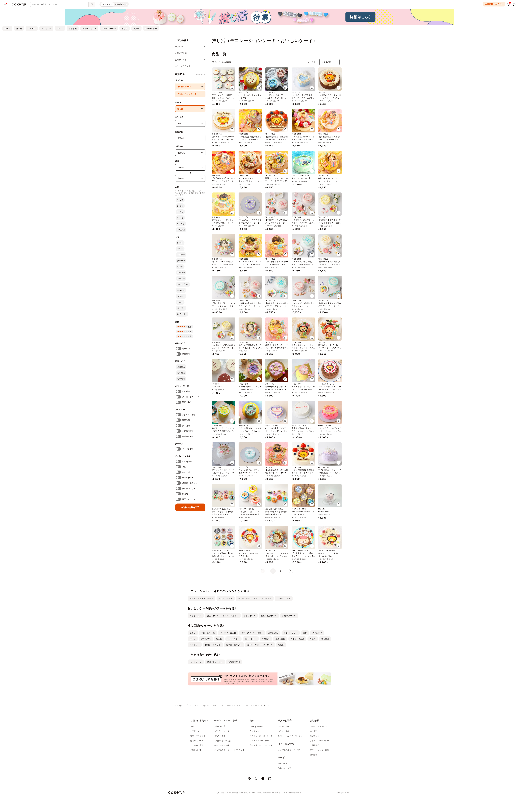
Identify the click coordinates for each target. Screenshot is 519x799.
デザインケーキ (225, 598)
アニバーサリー (290, 633)
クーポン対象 (188, 449)
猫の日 (281, 645)
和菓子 (136, 28)
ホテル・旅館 (283, 731)
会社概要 (313, 731)
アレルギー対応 (109, 28)
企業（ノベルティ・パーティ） (291, 736)
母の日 (193, 639)
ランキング (46, 28)
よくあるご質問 (197, 745)
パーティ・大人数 (228, 633)
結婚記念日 (273, 633)
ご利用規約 (314, 745)
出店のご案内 (283, 726)
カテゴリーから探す (222, 731)
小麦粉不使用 (188, 431)
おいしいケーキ (252, 705)
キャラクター (151, 28)
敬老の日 (325, 639)
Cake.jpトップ (181, 705)
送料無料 (186, 354)
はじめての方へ (197, 740)
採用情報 (313, 755)
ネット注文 (107, 4)
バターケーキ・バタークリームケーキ (254, 598)
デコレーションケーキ (231, 705)
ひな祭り (266, 639)
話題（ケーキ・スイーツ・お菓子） (222, 615)
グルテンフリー (189, 488)
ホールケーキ (188, 477)
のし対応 (186, 391)
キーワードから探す (222, 745)
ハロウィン (195, 645)
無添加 (185, 494)
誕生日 (19, 28)
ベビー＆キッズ (89, 28)
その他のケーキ (210, 705)
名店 (184, 467)
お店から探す (219, 736)
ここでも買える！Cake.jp (289, 749)
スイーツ (32, 28)
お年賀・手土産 (297, 639)
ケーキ (195, 705)
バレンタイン (233, 639)
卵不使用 (186, 425)
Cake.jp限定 (187, 461)
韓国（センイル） (189, 499)
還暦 (305, 633)
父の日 (219, 639)
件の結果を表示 (190, 507)
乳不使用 (186, 420)
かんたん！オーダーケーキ (261, 736)
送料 (192, 726)
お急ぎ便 (73, 28)
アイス (60, 28)
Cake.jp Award (256, 726)
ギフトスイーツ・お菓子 (252, 633)
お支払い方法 (196, 731)
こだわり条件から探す (223, 740)
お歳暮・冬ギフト (213, 645)
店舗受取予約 (121, 4)
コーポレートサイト (318, 726)
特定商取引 (314, 736)
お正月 (313, 639)
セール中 (186, 348)
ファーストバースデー (259, 740)
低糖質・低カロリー (190, 483)
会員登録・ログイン (494, 4)
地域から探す (283, 763)
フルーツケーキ (284, 598)
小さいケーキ (250, 615)
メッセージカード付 (190, 397)
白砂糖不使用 (188, 436)
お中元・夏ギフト (234, 645)
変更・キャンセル (197, 736)
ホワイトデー (251, 639)
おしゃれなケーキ (269, 615)
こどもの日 (280, 639)
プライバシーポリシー (319, 740)
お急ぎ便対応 (219, 726)
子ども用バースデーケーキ (261, 745)
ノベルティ (317, 633)
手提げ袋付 (187, 402)
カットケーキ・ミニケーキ (201, 598)
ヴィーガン (187, 472)
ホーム (7, 28)
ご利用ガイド (196, 750)
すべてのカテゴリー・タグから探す (229, 750)
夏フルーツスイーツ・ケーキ (260, 645)
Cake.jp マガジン (285, 768)
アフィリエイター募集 (319, 750)
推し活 (125, 28)
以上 (189, 326)
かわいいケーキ (289, 615)
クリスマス (206, 639)
